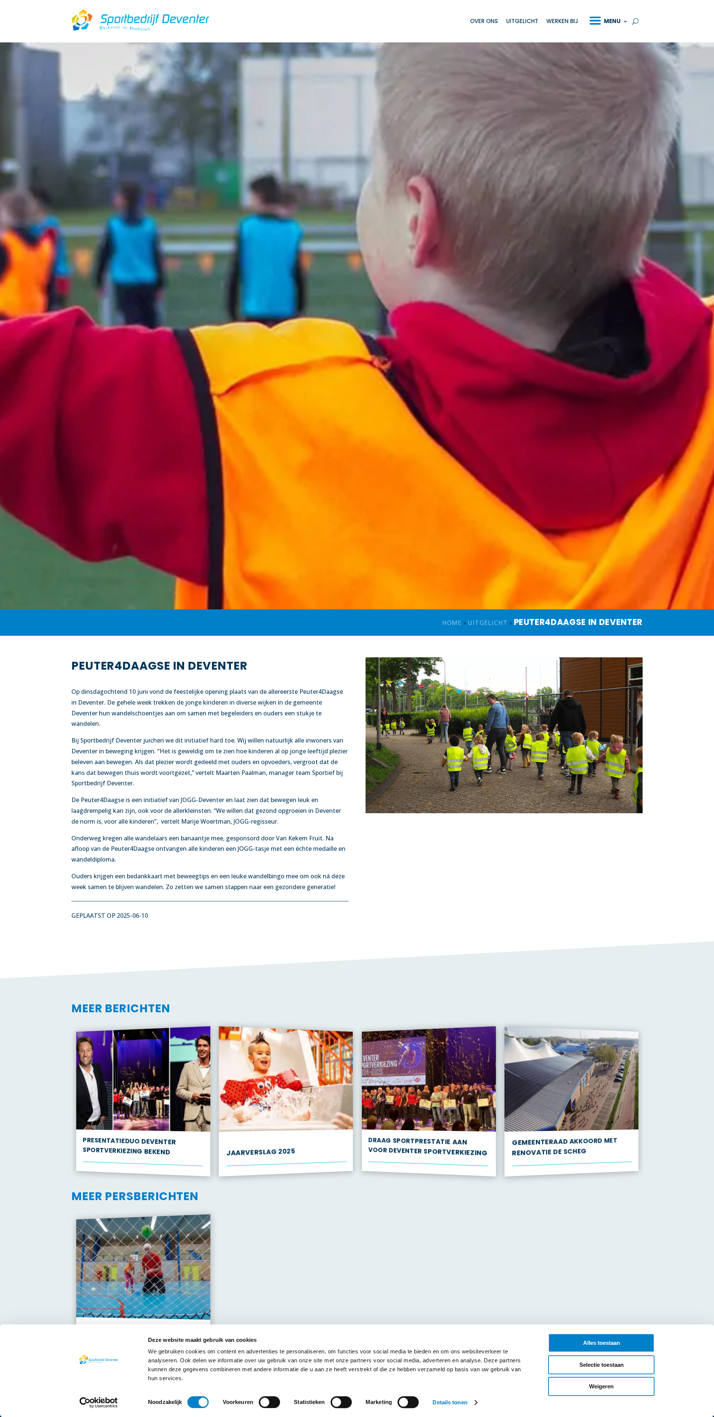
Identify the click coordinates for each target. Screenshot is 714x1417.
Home (452, 623)
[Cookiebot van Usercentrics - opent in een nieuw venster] (98, 1402)
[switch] (269, 1402)
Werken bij (562, 21)
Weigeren (601, 1386)
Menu (612, 21)
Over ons (484, 21)
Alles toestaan (601, 1343)
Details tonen (449, 1402)
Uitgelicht (522, 21)
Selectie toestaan (601, 1365)
